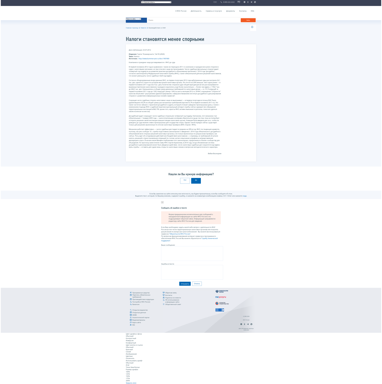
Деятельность (196, 11)
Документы (230, 11)
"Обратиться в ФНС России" (180, 234)
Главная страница (132, 28)
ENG (252, 11)
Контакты (243, 11)
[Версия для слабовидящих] (215, 2)
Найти (248, 20)
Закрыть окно (131, 383)
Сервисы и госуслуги (214, 11)
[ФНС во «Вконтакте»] (244, 2)
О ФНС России (180, 11)
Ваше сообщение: (168, 245)
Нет (185, 180)
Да (196, 180)
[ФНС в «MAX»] (254, 2)
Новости (143, 28)
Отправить (185, 284)
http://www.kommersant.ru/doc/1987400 (153, 59)
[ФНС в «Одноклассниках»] (247, 2)
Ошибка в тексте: (167, 264)
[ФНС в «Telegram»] (251, 2)
